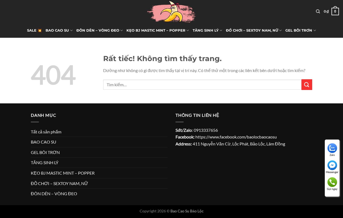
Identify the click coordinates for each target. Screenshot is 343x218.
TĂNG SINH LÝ (206, 30)
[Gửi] (306, 84)
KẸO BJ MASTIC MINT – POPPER (155, 30)
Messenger (332, 172)
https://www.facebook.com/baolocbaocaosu (236, 136)
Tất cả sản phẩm (46, 131)
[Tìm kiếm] (318, 11)
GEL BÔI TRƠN (298, 30)
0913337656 (206, 130)
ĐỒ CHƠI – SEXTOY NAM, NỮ (252, 30)
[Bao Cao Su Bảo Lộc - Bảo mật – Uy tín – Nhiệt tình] (171, 11)
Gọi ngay (332, 188)
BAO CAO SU (57, 30)
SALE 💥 (34, 30)
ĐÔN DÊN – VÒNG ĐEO (97, 30)
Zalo (332, 154)
